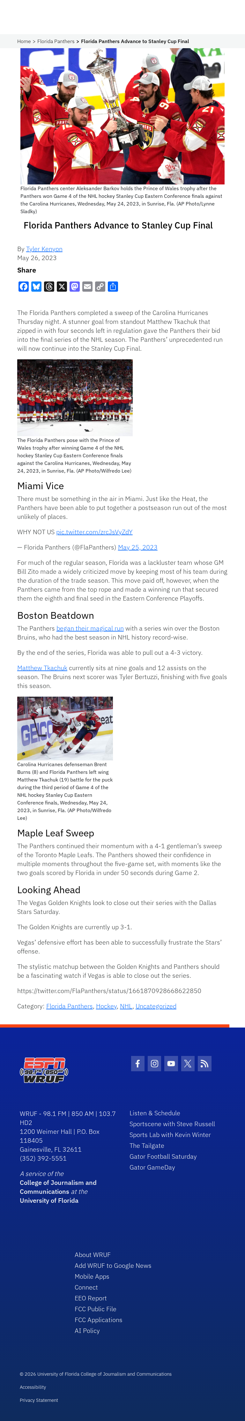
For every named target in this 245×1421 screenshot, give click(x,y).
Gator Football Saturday (163, 1156)
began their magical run (90, 628)
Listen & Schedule (155, 1113)
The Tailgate (147, 1145)
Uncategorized (156, 1006)
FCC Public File (95, 1309)
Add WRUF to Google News (113, 1265)
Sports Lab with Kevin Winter (170, 1134)
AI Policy (87, 1330)
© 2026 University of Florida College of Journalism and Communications (96, 1374)
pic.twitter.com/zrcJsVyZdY (94, 531)
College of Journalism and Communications (58, 1187)
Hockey (106, 1006)
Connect (86, 1287)
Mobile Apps (92, 1276)
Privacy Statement (39, 1400)
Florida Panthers (56, 41)
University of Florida (49, 1200)
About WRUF (93, 1254)
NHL (126, 1006)
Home (24, 41)
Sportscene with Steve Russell (172, 1123)
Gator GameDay (152, 1167)
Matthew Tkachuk (42, 667)
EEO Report (91, 1298)
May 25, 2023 (138, 547)
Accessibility (33, 1387)
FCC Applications (98, 1319)
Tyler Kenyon (44, 248)
